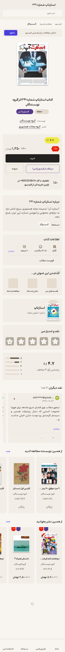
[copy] (8, 183)
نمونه (15, 169)
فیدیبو (58, 24)
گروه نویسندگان (28, 121)
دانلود (12, 33)
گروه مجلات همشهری (29, 127)
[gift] (32, 91)
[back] (60, 5)
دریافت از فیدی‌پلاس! (42, 169)
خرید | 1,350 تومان (17, 648)
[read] (13, 283)
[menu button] (5, 5)
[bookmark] (40, 91)
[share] (24, 91)
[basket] (13, 5)
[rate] (55, 341)
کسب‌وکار (31, 24)
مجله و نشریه (46, 24)
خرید (32, 158)
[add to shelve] (52, 283)
